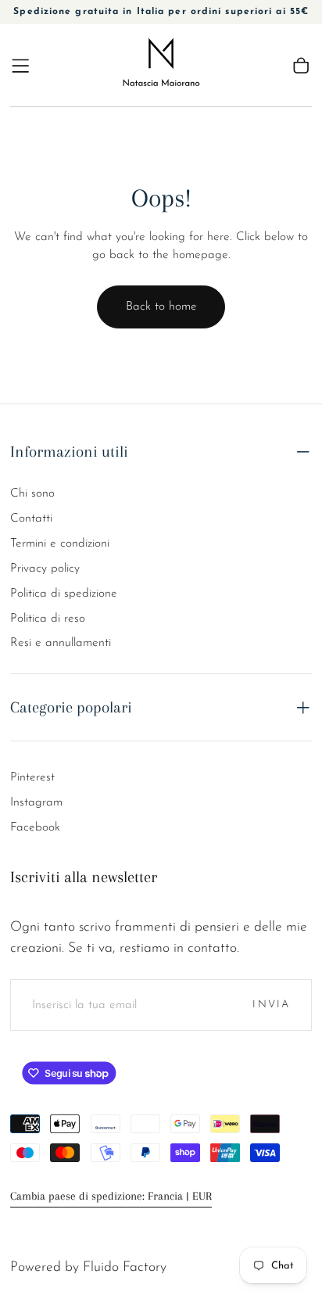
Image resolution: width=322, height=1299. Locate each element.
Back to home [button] (161, 306)
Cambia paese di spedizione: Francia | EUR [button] (111, 1196)
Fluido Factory (124, 1267)
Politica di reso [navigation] (47, 618)
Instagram (36, 802)
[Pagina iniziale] (161, 65)
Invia (271, 1004)
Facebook (35, 827)
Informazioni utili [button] (69, 451)
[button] (20, 66)
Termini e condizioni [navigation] (59, 543)
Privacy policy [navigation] (45, 568)
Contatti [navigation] (31, 518)
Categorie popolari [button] (71, 707)
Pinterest (32, 777)
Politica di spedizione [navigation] (63, 593)
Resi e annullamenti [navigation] (60, 643)
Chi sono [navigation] (32, 493)
